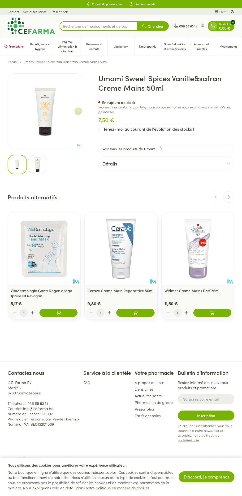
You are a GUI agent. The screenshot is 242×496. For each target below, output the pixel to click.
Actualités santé (35, 11)
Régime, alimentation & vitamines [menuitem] (69, 46)
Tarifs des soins (148, 415)
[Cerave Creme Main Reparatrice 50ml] (121, 248)
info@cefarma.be (38, 408)
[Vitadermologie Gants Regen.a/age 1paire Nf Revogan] (44, 248)
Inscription (206, 415)
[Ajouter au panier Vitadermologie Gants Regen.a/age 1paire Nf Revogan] (58, 313)
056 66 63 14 (37, 403)
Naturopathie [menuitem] (150, 47)
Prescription (59, 11)
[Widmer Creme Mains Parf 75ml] (198, 248)
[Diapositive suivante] (228, 197)
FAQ (87, 382)
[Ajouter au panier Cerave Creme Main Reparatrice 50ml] (135, 313)
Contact (13, 11)
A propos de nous (149, 382)
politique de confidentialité (198, 437)
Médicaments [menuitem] (231, 47)
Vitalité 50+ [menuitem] (124, 47)
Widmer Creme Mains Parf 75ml (192, 290)
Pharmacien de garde (154, 402)
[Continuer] (78, 111)
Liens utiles (144, 389)
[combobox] (98, 26)
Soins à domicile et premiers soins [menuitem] (176, 46)
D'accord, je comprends (206, 477)
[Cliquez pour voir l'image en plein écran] (45, 111)
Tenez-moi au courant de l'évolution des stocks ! (148, 129)
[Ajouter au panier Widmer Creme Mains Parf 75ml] (212, 313)
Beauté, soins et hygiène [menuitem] (42, 46)
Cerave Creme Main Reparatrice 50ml (120, 290)
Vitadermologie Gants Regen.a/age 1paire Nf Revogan (41, 293)
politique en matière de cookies (122, 487)
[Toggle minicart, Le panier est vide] (213, 26)
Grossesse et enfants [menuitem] (97, 46)
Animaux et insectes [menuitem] (204, 46)
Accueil (13, 61)
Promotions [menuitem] (16, 46)
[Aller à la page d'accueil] (31, 26)
